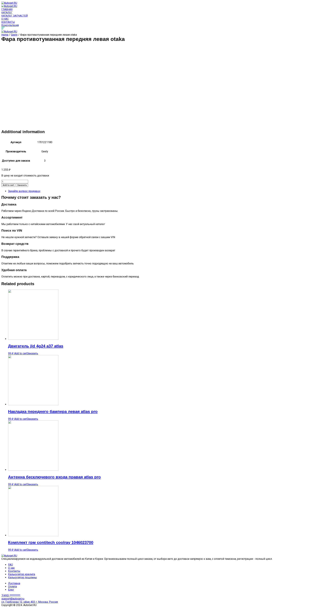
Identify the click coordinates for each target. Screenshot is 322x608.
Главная (6, 9)
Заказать (22, 185)
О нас (5, 18)
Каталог (6, 12)
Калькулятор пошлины (22, 577)
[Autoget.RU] (9, 3)
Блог (11, 589)
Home (4, 34)
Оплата (12, 586)
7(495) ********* (10, 595)
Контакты (8, 22)
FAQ (10, 564)
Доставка (14, 583)
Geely (14, 34)
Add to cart (8, 185)
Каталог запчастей (14, 15)
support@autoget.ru (12, 598)
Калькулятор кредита (21, 574)
